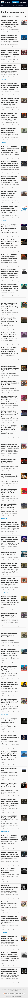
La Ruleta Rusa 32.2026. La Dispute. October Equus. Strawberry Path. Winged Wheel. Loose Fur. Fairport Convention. (10, 52)
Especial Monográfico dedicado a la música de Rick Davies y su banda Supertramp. (10, 875)
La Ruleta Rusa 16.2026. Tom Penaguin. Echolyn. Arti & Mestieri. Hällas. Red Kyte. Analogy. (9, 320)
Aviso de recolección (14, 990)
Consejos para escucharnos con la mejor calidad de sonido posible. (9, 476)
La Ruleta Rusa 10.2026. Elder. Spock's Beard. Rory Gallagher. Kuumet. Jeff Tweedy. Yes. (9, 413)
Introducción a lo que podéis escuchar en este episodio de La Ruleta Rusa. (9, 906)
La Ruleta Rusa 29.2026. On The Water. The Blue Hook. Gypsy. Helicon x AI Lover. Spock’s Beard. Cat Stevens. (10, 100)
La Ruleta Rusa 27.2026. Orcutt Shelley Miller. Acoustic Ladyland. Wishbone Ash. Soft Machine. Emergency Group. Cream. (9, 130)
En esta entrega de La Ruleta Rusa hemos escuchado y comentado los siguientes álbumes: (10, 975)
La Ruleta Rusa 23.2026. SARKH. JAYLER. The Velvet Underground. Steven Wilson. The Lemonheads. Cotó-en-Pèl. (10, 193)
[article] (14, 26)
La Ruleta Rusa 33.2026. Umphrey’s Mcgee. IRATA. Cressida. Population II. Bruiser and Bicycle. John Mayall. (9, 37)
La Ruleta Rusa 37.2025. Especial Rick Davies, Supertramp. (9, 870)
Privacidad (19, 989)
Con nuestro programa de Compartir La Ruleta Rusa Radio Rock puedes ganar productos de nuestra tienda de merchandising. (10, 213)
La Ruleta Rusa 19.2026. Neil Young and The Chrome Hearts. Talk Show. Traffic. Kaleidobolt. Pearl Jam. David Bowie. (10, 271)
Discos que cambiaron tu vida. (9, 769)
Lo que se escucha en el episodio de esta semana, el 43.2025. (10, 737)
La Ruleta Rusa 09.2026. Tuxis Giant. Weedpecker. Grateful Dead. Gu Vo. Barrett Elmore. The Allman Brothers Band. (10, 428)
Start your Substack (9, 993)
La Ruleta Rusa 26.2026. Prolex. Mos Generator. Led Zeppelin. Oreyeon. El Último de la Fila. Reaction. (10, 149)
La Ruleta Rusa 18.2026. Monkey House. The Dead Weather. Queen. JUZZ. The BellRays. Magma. (10, 286)
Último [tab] (4, 16)
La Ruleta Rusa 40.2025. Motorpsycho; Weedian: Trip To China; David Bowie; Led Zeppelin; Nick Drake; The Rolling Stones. (10, 818)
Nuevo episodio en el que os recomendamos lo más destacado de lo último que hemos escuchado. (10, 57)
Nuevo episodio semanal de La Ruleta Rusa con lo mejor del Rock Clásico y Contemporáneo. (9, 402)
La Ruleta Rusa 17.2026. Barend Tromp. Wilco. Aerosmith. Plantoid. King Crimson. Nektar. (9, 305)
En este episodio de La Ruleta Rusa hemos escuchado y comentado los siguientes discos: (10, 923)
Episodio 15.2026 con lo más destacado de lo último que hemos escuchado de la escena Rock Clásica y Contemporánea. (9, 339)
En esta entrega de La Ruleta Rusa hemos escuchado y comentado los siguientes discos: (10, 959)
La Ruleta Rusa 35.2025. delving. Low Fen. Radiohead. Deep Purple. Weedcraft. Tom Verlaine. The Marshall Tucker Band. (10, 938)
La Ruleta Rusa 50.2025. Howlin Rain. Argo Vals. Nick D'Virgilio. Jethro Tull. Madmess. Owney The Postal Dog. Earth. (9, 598)
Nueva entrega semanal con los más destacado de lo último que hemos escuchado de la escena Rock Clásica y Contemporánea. (9, 90)
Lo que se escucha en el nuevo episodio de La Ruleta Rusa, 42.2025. (8, 785)
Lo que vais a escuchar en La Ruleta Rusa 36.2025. (9, 903)
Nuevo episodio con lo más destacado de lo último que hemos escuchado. (8, 27)
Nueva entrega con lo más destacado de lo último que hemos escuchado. (8, 105)
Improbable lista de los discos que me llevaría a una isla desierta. (9, 773)
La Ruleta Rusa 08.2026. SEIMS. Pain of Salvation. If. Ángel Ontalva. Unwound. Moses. (10, 446)
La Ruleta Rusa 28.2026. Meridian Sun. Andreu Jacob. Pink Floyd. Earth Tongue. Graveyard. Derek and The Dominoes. (9, 115)
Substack (7, 996)
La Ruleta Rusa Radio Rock (12, 29)
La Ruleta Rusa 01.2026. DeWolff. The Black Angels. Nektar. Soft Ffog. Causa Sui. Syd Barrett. (10, 580)
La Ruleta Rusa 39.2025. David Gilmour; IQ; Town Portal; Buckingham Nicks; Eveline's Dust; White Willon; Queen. (9, 838)
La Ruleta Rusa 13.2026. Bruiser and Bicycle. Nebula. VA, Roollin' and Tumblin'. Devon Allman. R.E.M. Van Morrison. (10, 368)
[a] (24, 22)
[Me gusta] (2, 47)
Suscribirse (15, 2)
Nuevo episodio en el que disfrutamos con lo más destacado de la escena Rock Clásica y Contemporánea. (8, 324)
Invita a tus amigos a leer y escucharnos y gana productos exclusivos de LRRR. (9, 208)
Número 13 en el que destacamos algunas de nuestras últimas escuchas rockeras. (10, 372)
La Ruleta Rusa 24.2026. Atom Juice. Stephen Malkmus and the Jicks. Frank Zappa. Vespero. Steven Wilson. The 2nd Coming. (9, 178)
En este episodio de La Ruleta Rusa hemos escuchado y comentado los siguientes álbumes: (9, 858)
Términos (24, 989)
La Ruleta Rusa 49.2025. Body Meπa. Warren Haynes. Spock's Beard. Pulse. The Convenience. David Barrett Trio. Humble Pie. (9, 615)
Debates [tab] (17, 16)
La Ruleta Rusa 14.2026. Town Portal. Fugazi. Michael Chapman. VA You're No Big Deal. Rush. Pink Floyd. (9, 350)
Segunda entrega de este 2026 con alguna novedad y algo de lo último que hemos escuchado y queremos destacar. (10, 570)
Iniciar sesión (23, 2)
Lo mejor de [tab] (10, 16)
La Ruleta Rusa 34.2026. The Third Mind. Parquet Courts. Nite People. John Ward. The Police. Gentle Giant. (9, 22)
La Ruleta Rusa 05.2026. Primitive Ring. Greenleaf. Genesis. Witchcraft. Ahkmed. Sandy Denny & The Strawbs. (9, 506)
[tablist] (10, 16)
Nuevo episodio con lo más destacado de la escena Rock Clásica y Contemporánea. (8, 261)
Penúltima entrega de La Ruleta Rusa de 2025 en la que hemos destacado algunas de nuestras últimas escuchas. (9, 619)
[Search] (25, 16)
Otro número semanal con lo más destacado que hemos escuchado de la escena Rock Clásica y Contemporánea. (10, 168)
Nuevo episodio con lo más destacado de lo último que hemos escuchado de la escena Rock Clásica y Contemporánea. (9, 120)
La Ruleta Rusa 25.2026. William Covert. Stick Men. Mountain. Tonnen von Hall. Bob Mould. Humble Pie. (10, 163)
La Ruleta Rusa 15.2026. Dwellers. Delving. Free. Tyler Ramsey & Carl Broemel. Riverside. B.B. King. (9, 335)
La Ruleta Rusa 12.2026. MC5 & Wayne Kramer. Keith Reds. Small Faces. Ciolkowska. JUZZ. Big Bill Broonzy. (10, 383)
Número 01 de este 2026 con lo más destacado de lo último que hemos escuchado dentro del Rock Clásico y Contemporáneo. (9, 584)
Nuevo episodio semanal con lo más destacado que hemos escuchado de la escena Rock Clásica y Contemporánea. (9, 246)
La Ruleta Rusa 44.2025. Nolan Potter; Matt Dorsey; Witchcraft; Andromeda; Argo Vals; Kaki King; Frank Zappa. (10, 701)
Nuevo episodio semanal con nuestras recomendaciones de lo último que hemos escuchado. (10, 672)
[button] (2, 5)
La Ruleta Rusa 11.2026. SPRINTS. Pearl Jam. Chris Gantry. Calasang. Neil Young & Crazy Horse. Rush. (10, 398)
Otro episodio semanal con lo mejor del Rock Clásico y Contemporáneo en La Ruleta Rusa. (9, 309)
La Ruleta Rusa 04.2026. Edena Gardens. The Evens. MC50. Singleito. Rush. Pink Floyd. (10, 524)
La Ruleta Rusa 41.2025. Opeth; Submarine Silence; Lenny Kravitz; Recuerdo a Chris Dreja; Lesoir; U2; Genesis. (10, 801)
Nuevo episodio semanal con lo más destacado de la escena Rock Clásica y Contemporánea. (10, 183)
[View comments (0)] (8, 32)
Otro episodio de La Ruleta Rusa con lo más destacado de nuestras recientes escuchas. (9, 354)
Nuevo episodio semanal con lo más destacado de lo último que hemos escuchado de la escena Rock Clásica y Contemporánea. (9, 135)
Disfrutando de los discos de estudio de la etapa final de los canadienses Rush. (9, 555)
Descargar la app (20, 993)
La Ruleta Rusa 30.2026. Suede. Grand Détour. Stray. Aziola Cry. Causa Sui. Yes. (10, 85)
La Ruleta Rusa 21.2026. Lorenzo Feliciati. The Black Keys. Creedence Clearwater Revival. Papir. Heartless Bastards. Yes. (10, 242)
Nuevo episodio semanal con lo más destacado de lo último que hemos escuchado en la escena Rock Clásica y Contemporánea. (9, 153)
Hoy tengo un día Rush (8, 552)
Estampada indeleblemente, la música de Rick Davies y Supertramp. (9, 887)
